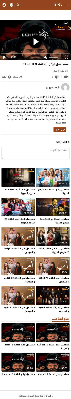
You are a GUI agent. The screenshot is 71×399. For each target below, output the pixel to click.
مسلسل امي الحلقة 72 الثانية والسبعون (19, 280)
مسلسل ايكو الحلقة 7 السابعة (54, 374)
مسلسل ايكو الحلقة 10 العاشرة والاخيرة (53, 346)
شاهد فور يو (53, 87)
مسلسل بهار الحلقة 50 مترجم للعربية (54, 191)
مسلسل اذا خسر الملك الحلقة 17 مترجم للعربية (54, 250)
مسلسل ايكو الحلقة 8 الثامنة (19, 345)
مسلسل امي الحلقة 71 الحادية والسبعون (19, 309)
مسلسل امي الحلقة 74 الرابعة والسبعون (19, 250)
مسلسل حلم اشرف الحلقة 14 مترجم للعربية (20, 191)
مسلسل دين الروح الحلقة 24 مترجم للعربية (55, 221)
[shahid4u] (65, 91)
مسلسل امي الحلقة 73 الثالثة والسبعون (54, 280)
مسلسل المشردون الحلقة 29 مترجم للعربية (19, 221)
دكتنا (57, 5)
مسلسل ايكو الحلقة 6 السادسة (18, 374)
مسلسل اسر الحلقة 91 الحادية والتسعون (54, 309)
